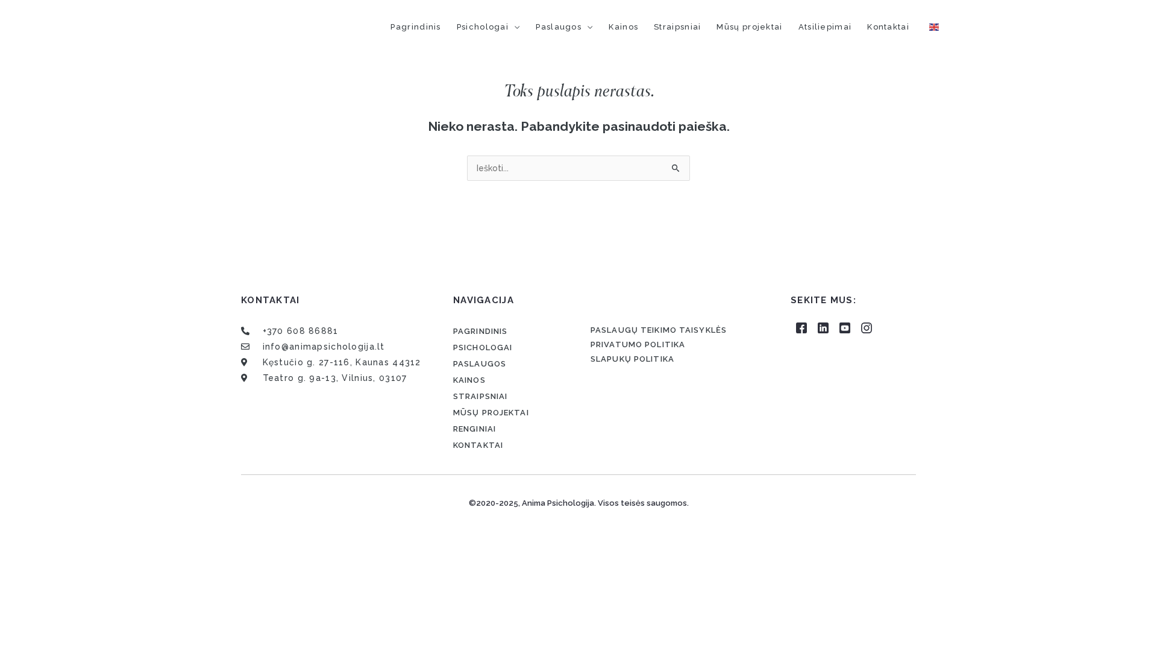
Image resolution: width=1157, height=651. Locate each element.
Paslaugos (559, 26)
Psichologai (483, 26)
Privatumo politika (638, 344)
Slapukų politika (632, 358)
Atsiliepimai (825, 26)
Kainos (623, 26)
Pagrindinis (415, 26)
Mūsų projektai (749, 26)
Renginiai (474, 428)
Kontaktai (888, 26)
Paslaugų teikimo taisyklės (659, 330)
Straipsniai (677, 26)
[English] (934, 26)
